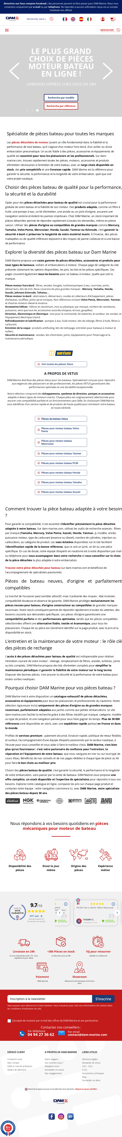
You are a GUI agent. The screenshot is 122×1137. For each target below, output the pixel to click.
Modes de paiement (16, 1069)
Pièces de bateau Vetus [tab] (54, 418)
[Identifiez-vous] (102, 19)
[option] (61, 76)
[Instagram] (61, 1116)
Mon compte (13, 1062)
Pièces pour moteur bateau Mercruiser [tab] (56, 442)
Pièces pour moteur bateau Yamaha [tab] (61, 482)
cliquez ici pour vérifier (86, 1089)
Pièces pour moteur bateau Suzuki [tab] (60, 492)
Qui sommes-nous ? (54, 1062)
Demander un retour (54, 1069)
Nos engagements (53, 1073)
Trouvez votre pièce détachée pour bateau (32, 568)
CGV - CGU (87, 1066)
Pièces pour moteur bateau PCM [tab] (59, 463)
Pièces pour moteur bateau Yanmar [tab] (61, 453)
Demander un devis (91, 1080)
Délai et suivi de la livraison (19, 1066)
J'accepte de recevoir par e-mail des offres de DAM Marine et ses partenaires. (55, 1020)
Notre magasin (51, 1059)
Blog (84, 1076)
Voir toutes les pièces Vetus (57, 364)
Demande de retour (91, 1062)
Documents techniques (93, 1073)
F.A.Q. (84, 1069)
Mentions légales (90, 1059)
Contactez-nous (14, 1059)
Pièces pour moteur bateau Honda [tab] (60, 472)
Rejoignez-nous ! (52, 1066)
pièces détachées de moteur (30, 142)
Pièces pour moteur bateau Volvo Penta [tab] (60, 430)
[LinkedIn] (70, 1116)
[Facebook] (51, 1116)
